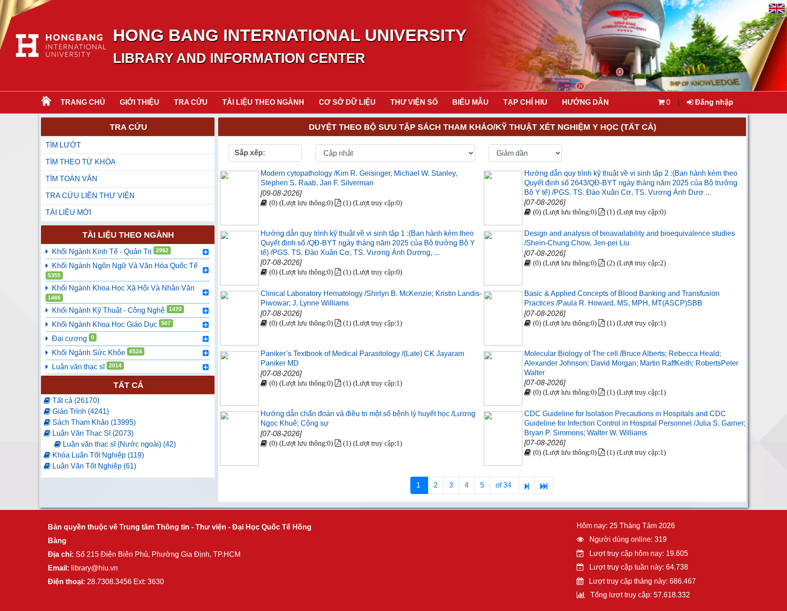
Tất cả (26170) (75, 400)
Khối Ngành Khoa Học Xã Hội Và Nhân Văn (121, 292)
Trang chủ (83, 102)
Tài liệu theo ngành (263, 102)
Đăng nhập (713, 102)
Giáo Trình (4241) (80, 411)
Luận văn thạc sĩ (87, 366)
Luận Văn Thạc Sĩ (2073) (92, 433)
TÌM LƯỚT (63, 145)
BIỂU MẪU (470, 102)
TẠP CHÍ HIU (525, 102)
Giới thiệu (139, 102)
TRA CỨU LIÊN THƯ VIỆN (90, 195)
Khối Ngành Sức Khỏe (97, 352)
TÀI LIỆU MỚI (68, 212)
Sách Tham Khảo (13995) (93, 422)
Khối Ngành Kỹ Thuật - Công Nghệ (117, 310)
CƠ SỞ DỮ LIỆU (347, 102)
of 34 (504, 485)
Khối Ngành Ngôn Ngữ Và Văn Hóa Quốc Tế (123, 270)
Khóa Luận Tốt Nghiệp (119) (97, 455)
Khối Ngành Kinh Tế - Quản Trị (110, 251)
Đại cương (73, 338)
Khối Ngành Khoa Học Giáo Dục (111, 324)
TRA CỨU (191, 102)
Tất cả (128, 385)
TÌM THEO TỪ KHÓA (81, 162)
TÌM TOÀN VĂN (71, 179)
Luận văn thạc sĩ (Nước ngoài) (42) (118, 444)
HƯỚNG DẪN (585, 102)
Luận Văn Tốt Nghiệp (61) (93, 466)
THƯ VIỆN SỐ (414, 102)
